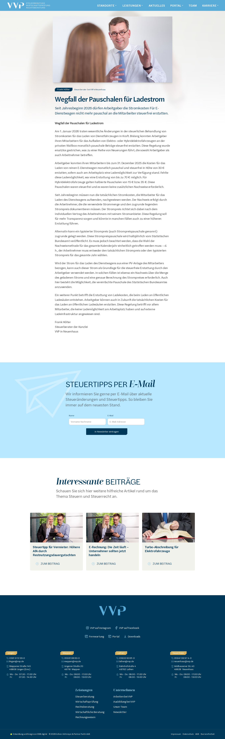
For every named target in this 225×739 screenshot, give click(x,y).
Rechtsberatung (84, 706)
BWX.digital (42, 734)
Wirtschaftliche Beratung (89, 712)
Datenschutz (188, 734)
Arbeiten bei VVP (123, 696)
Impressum (176, 734)
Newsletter (120, 712)
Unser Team (120, 706)
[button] (107, 5)
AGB (197, 734)
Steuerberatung (84, 696)
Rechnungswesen (85, 717)
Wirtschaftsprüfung (86, 701)
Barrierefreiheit (207, 734)
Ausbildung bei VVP (124, 701)
